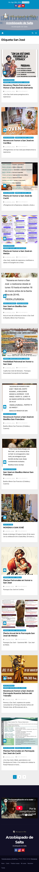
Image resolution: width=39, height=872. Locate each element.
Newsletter (30, 863)
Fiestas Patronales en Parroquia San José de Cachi (18, 752)
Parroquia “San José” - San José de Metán (15, 248)
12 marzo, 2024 (10, 367)
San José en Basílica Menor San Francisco (18, 473)
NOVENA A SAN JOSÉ (13, 527)
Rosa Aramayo (22, 91)
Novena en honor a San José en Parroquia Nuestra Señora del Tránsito (18, 693)
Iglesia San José (8, 524)
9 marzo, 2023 (9, 699)
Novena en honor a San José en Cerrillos (18, 141)
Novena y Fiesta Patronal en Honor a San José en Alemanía (18, 86)
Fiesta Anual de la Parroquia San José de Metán (19, 634)
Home (2, 863)
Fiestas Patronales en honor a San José (17, 581)
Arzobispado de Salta (19, 23)
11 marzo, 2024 (10, 423)
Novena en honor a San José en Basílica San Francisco (18, 418)
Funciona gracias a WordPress (10, 859)
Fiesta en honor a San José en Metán (17, 252)
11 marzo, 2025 (10, 146)
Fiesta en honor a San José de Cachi (17, 197)
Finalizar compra (15, 863)
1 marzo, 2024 (9, 531)
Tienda (3, 868)
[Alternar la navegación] (36, 33)
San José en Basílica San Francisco (15, 307)
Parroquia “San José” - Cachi (23, 192)
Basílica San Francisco (10, 303)
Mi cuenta (23, 863)
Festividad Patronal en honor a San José (18, 362)
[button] (32, 33)
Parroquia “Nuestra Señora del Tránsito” (15, 687)
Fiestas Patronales (9, 79)
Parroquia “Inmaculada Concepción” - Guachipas (16, 82)
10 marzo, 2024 (10, 478)
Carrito (7, 863)
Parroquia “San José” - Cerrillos (24, 137)
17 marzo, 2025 (10, 91)
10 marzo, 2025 (10, 202)
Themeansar (34, 859)
